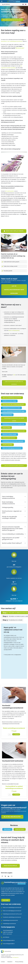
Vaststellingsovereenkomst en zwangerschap (13, 424)
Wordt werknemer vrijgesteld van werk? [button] (12, 512)
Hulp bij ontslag (6, 427)
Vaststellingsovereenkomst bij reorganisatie (13, 441)
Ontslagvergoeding (7, 414)
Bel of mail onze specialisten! (12, 816)
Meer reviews (7, 829)
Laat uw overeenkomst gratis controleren (14, 465)
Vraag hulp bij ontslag (10, 865)
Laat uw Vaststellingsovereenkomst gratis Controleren (14, 289)
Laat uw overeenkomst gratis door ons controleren (14, 383)
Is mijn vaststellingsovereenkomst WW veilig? (13, 411)
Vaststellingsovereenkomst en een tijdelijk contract (14, 419)
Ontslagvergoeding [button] (7, 507)
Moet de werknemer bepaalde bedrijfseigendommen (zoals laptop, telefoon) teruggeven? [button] (12, 528)
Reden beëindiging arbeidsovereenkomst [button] (8, 502)
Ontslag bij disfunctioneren (9, 437)
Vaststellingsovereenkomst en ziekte (11, 408)
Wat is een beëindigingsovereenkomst (12, 448)
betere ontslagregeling (14, 330)
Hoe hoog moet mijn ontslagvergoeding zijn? (13, 404)
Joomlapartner (15, 957)
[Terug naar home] (14, 1)
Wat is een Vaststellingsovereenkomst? (12, 397)
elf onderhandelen (9, 191)
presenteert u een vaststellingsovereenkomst (11, 41)
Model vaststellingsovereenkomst (14, 728)
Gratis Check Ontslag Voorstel (15, 231)
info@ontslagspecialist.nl (9, 940)
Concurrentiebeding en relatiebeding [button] (13, 534)
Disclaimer (9, 961)
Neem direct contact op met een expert (12, 19)
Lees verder (5, 900)
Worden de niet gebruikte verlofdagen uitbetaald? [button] (9, 517)
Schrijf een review (19, 829)
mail (14, 374)
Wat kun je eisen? (20, 48)
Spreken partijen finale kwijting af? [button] (12, 543)
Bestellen (17, 734)
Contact (3, 961)
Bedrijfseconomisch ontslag (9, 401)
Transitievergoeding (7, 444)
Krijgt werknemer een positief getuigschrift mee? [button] (10, 538)
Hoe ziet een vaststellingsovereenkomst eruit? (14, 431)
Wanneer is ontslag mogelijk (9, 434)
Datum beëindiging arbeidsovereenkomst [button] (8, 497)
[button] (1, 1)
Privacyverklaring (19, 961)
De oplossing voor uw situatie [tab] (15, 620)
